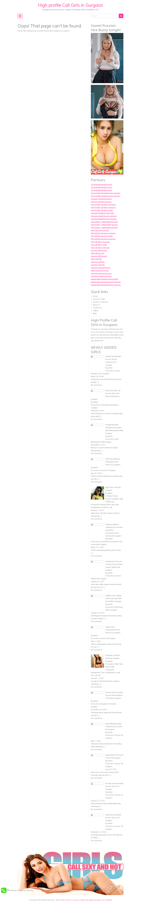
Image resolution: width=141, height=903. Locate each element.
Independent (96, 672)
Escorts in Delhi (99, 299)
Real (108, 504)
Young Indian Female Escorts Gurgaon (105, 193)
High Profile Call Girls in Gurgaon (103, 204)
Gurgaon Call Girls (98, 265)
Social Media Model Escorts (101, 184)
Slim (117, 504)
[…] (98, 382)
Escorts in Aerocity (100, 302)
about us (96, 305)
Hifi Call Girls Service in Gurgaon (103, 233)
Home (95, 296)
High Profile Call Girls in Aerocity (103, 207)
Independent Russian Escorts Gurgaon (106, 282)
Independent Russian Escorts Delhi (104, 279)
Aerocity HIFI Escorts (99, 256)
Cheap (115, 496)
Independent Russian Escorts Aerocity (106, 285)
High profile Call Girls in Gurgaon (70, 5)
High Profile (109, 667)
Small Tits (105, 507)
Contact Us (97, 307)
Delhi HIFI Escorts (97, 253)
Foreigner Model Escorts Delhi (102, 213)
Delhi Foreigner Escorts (100, 270)
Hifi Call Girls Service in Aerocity (103, 239)
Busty (109, 496)
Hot (112, 502)
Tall (110, 507)
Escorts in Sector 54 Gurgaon (104, 638)
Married (103, 504)
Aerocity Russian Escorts (100, 267)
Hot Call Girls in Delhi (99, 245)
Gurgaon (115, 499)
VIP (99, 675)
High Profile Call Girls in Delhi (102, 210)
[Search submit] (121, 16)
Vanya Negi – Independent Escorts (104, 222)
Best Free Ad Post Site (100, 230)
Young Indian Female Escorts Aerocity (105, 196)
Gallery (95, 310)
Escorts (108, 499)
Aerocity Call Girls (98, 262)
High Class (119, 664)
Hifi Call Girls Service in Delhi (102, 236)
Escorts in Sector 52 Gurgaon (104, 470)
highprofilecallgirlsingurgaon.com (93, 900)
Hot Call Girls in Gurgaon (100, 242)
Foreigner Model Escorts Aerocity (104, 216)
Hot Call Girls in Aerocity (100, 247)
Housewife (95, 504)
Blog (94, 313)
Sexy (113, 504)
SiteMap (109, 900)
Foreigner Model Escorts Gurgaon (104, 219)
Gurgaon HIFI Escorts (99, 250)
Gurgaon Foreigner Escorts (101, 199)
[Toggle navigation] (20, 16)
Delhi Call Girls (96, 259)
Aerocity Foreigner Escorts (101, 202)
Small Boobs (95, 507)
